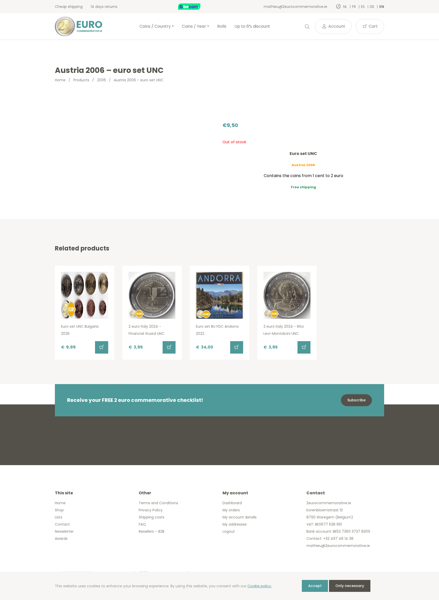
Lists (58, 517)
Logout (229, 531)
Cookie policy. (259, 586)
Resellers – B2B (151, 531)
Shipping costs (151, 517)
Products (81, 80)
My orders (231, 510)
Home (60, 80)
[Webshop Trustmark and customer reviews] (194, 6)
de (372, 6)
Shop (59, 510)
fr (354, 6)
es (363, 6)
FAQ (142, 524)
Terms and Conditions (158, 503)
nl (345, 6)
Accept (315, 585)
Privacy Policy (151, 510)
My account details (240, 517)
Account (336, 26)
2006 (101, 80)
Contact (62, 524)
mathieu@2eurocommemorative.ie (295, 6)
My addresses (235, 524)
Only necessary (349, 585)
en (381, 6)
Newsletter (64, 531)
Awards (61, 538)
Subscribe (356, 400)
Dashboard (232, 503)
